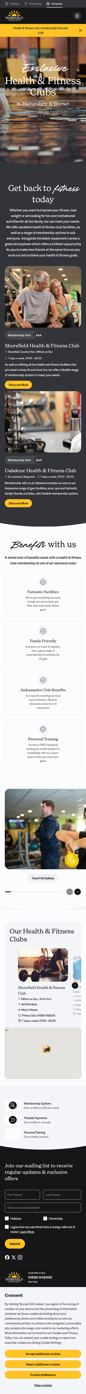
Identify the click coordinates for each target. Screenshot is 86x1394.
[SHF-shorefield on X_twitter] (13, 1257)
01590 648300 (40, 1277)
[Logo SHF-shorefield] (14, 16)
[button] (43, 1049)
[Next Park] (75, 985)
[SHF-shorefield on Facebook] (7, 1257)
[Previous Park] (11, 985)
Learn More (27, 1232)
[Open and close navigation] (77, 16)
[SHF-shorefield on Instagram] (20, 1257)
